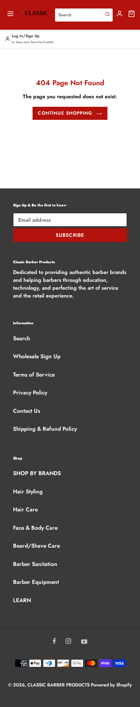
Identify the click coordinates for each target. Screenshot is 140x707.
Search (21, 338)
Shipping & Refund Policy (45, 429)
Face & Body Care (35, 528)
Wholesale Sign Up (37, 356)
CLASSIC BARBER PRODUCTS (59, 685)
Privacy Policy (30, 392)
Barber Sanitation (35, 564)
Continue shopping (65, 113)
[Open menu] (10, 15)
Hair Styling (28, 491)
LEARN (22, 600)
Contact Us (26, 411)
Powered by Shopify (111, 685)
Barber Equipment (36, 582)
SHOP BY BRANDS (37, 473)
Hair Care (25, 509)
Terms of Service (34, 374)
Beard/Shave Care (36, 546)
